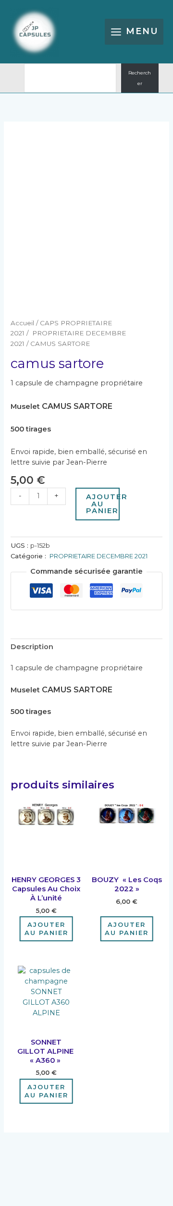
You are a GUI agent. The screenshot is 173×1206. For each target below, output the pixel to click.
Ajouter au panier (102, 503)
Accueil (22, 323)
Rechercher (139, 78)
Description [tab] (32, 646)
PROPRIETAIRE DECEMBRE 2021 (98, 556)
